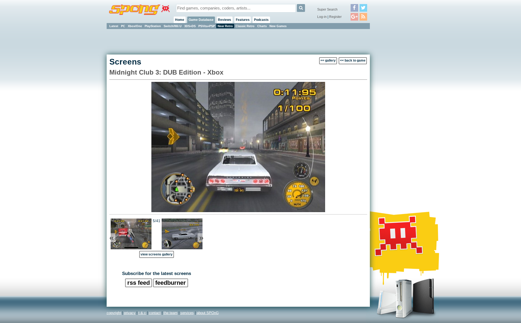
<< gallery (328, 60)
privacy (129, 313)
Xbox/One (135, 26)
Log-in (322, 17)
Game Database (201, 20)
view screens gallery (157, 254)
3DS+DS (190, 26)
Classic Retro (245, 26)
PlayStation (153, 26)
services (187, 313)
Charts (262, 26)
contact (155, 313)
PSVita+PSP (206, 26)
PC (123, 26)
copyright (114, 313)
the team (170, 313)
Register (335, 17)
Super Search (327, 9)
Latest (113, 26)
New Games (278, 26)
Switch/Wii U (173, 26)
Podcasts (261, 20)
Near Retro (225, 26)
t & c (142, 313)
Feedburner (170, 282)
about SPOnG (208, 313)
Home (179, 20)
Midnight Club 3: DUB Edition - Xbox (166, 72)
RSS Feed (138, 282)
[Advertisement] (394, 111)
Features (243, 20)
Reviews (224, 20)
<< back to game (353, 60)
